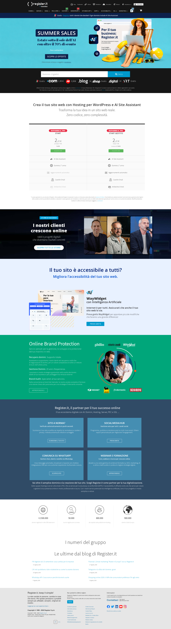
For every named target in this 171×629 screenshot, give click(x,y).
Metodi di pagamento (72, 617)
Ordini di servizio (90, 606)
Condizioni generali (71, 606)
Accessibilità (105, 11)
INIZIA (70, 602)
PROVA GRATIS (114, 441)
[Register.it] (37, 4)
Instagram (125, 606)
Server (39, 11)
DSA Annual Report (90, 609)
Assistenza (70, 611)
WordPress (75, 11)
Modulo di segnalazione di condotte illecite (94, 623)
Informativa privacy (71, 609)
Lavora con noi (89, 613)
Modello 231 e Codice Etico (92, 615)
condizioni (67, 62)
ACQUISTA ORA (58, 151)
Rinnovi (118, 4)
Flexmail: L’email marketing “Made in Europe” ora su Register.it (111, 561)
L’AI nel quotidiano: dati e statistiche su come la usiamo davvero (55, 569)
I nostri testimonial (71, 619)
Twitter (112, 606)
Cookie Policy (89, 611)
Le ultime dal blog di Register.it (85, 553)
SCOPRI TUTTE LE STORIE (49, 247)
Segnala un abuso (90, 617)
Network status (89, 619)
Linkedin (116, 606)
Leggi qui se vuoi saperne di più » (38, 606)
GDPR (96, 11)
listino (103, 90)
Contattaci (69, 613)
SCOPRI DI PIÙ (56, 473)
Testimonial (80, 4)
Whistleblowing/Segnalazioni (74, 622)
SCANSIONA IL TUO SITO (56, 441)
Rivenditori (108, 4)
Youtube (120, 606)
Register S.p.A (43, 613)
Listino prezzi (70, 615)
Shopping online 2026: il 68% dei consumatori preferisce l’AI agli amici (113, 577)
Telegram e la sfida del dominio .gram (102, 569)
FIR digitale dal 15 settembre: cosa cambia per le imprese (53, 561)
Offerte (89, 4)
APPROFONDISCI (38, 390)
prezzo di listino (100, 197)
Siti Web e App (86, 11)
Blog (75, 4)
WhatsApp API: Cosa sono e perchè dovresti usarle (50, 577)
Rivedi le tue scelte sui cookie (114, 611)
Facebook (108, 606)
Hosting (64, 11)
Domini (31, 11)
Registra (66, 15)
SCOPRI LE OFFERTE (56, 56)
